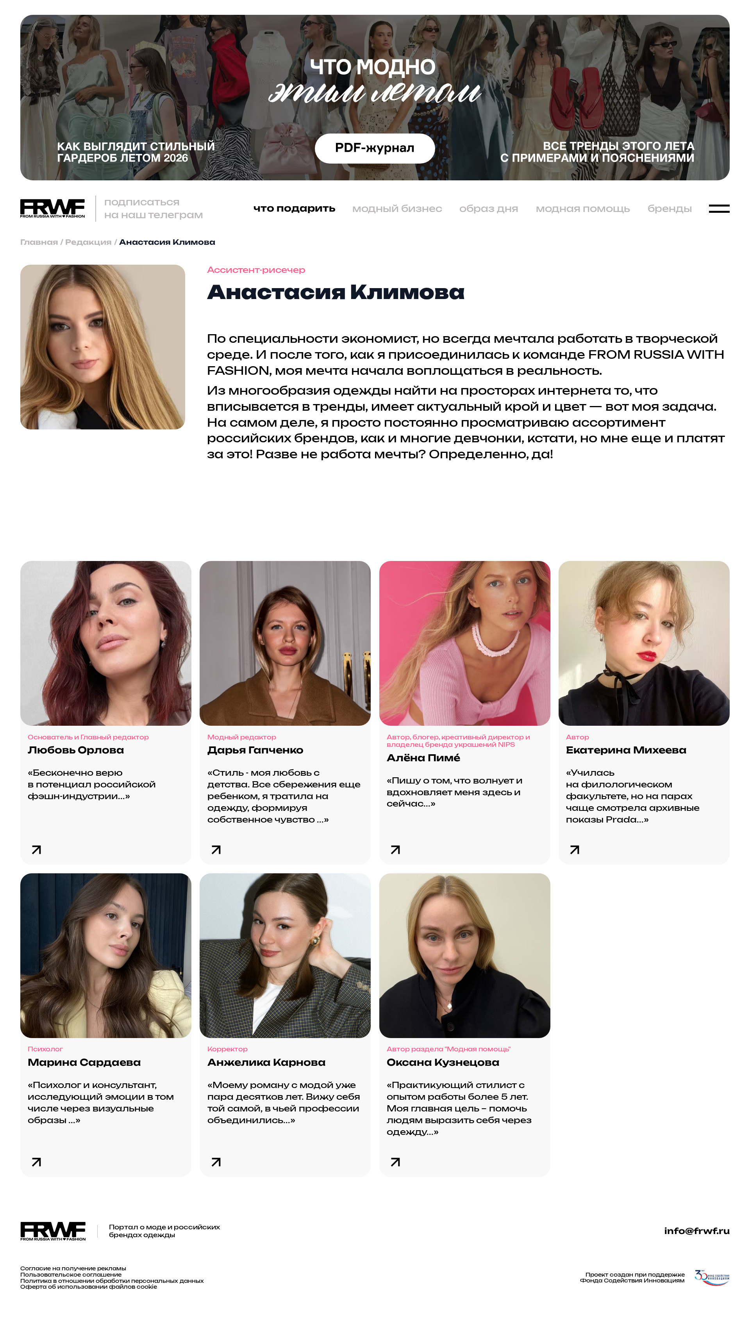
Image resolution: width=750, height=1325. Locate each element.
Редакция (88, 242)
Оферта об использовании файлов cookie (88, 1287)
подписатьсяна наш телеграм (153, 208)
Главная (39, 242)
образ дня (488, 208)
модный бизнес (397, 208)
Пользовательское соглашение (70, 1275)
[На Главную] (52, 209)
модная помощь (583, 208)
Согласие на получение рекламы (73, 1269)
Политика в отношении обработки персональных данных (112, 1281)
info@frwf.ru (697, 1231)
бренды (670, 208)
